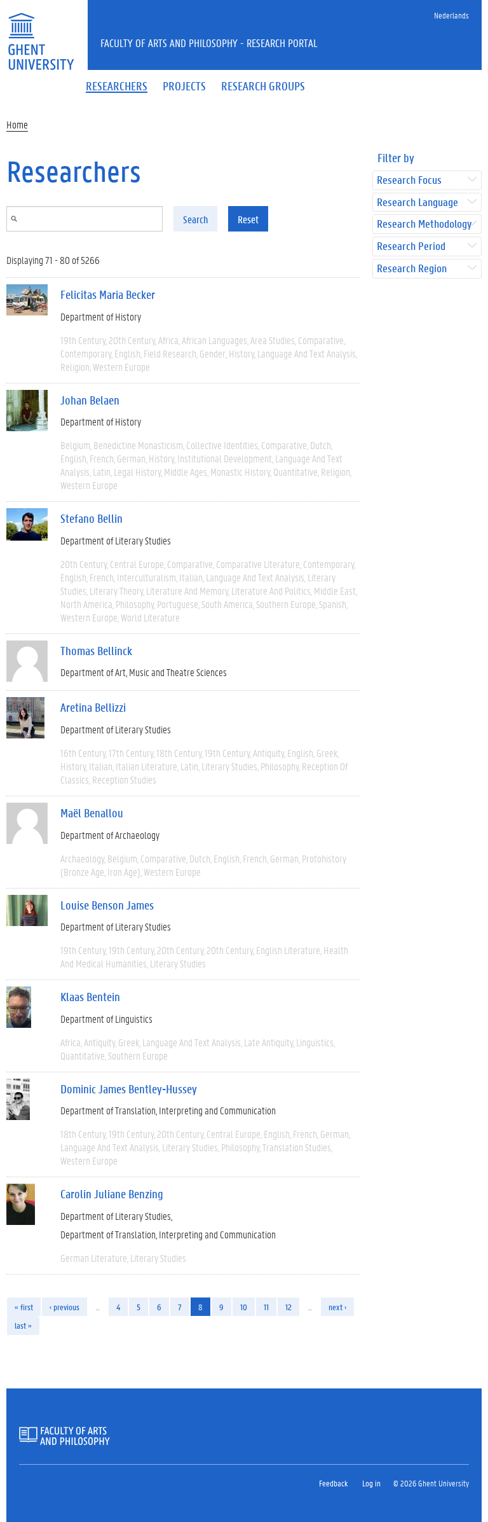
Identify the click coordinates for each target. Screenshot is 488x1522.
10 (243, 1306)
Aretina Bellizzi (93, 707)
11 (266, 1306)
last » (23, 1325)
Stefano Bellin (91, 518)
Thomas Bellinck (96, 650)
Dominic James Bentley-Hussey (128, 1089)
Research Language (417, 203)
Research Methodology (424, 224)
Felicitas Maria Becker (107, 294)
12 (288, 1306)
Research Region (412, 269)
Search (195, 219)
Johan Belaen (89, 400)
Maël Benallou (91, 812)
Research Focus (409, 180)
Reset (248, 219)
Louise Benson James (107, 905)
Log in (371, 1482)
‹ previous (64, 1306)
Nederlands (451, 15)
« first (24, 1306)
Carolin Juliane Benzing (111, 1193)
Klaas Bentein (90, 996)
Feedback (333, 1482)
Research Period (411, 246)
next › (337, 1306)
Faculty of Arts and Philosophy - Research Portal (209, 43)
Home (17, 124)
